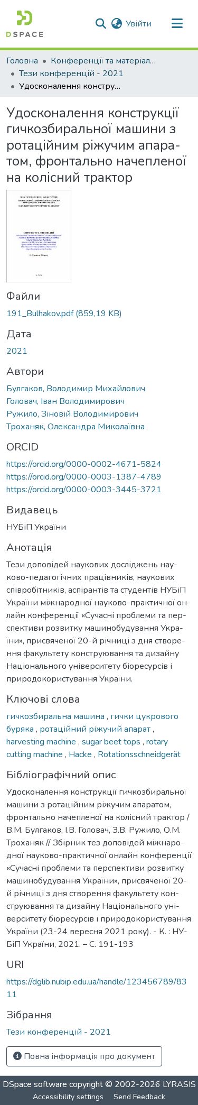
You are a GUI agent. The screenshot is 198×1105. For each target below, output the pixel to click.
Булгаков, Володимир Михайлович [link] (75, 388)
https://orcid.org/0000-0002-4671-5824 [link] (84, 464)
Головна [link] (22, 61)
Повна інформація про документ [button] (88, 1056)
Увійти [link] (139, 24)
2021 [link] (16, 351)
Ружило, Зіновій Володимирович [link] (72, 414)
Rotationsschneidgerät (139, 754)
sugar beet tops (112, 742)
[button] (24, 24)
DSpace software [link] (35, 1084)
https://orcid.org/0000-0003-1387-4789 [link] (84, 477)
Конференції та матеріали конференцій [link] (103, 61)
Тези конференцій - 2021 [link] (71, 73)
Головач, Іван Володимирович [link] (65, 401)
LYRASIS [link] (179, 1084)
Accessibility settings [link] (68, 1097)
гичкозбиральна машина (56, 716)
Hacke (81, 754)
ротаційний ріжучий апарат (96, 729)
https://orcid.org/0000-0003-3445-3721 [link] (84, 489)
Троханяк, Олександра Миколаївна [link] (75, 426)
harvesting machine (42, 742)
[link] (99, 313)
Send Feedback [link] (139, 1097)
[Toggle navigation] (177, 24)
